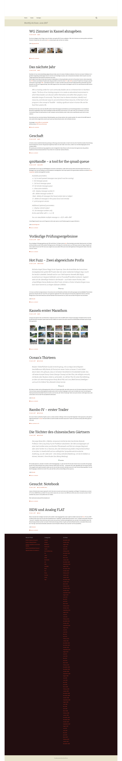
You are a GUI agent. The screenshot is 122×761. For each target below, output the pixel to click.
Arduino (46, 542)
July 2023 (65, 555)
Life (39, 34)
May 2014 (65, 599)
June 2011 (65, 632)
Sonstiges (39, 17)
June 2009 (65, 680)
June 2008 (65, 704)
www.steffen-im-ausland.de (41, 122)
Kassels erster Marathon (48, 311)
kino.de (33, 298)
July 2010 (65, 654)
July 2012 (65, 614)
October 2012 (66, 608)
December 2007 (66, 717)
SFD (32, 81)
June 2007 (65, 730)
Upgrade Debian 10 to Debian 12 (32, 550)
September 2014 (66, 592)
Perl (45, 570)
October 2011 (66, 623)
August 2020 (65, 566)
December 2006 (66, 743)
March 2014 (65, 603)
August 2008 (65, 702)
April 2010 (65, 660)
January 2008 (66, 715)
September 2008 (66, 700)
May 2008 (65, 706)
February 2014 (66, 605)
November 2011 (66, 621)
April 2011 (65, 636)
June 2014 (65, 597)
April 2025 (65, 549)
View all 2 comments (34, 58)
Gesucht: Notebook (44, 484)
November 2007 (66, 719)
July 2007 (65, 728)
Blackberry (46, 544)
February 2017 (66, 573)
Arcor (83, 516)
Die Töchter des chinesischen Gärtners (59, 432)
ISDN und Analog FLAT (47, 510)
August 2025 (65, 544)
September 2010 (66, 649)
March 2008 (65, 710)
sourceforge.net (35, 224)
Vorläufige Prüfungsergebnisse (53, 236)
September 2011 (66, 625)
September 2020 (66, 564)
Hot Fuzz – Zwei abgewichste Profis (56, 260)
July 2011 (65, 629)
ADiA (71, 81)
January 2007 (66, 741)
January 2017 (66, 575)
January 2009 (66, 691)
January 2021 (66, 559)
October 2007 (66, 721)
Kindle (45, 557)
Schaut (41, 418)
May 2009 (65, 682)
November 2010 (66, 645)
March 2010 (65, 662)
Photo (45, 573)
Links (45, 564)
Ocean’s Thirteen (42, 358)
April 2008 (65, 708)
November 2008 (66, 695)
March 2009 (65, 686)
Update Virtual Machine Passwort (32, 548)
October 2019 (66, 570)
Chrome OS (46, 546)
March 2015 (65, 584)
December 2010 (66, 643)
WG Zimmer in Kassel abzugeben (55, 31)
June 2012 (65, 616)
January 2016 (66, 577)
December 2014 (66, 588)
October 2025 (66, 542)
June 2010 (65, 656)
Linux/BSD (41, 164)
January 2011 (66, 640)
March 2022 (65, 557)
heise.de (34, 527)
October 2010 (66, 647)
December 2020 (66, 562)
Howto (25, 17)
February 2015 (66, 586)
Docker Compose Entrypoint (32, 540)
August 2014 (65, 594)
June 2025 (65, 546)
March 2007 (65, 737)
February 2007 (66, 739)
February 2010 (66, 664)
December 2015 (66, 579)
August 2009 (65, 675)
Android (46, 540)
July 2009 (65, 678)
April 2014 (65, 601)
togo (45, 579)
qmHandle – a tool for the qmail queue (59, 161)
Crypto (45, 549)
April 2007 (65, 735)
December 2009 (66, 667)
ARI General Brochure (42, 124)
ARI (42, 82)
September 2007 (66, 724)
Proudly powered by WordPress (61, 758)
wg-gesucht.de (35, 43)
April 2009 (65, 684)
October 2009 (66, 671)
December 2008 (66, 693)
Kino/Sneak (41, 263)
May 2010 (65, 658)
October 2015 (66, 581)
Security (46, 575)
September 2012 (66, 610)
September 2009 (66, 673)
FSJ (66, 81)
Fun (45, 553)
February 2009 (66, 689)
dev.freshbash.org (48, 551)
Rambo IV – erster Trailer (48, 410)
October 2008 (66, 697)
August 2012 (65, 612)
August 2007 (65, 726)
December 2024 (66, 553)
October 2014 (66, 590)
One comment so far (34, 423)
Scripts (31, 17)
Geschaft (36, 136)
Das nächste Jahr (42, 67)
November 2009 (66, 669)
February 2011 (66, 638)
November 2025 (66, 540)
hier (48, 40)
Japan (45, 555)
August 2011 (65, 627)
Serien (45, 577)
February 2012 (66, 619)
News (46, 487)
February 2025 (66, 551)
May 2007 (65, 732)
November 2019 (66, 568)
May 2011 (65, 634)
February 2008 (66, 713)
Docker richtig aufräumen (31, 542)
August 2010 (65, 651)
